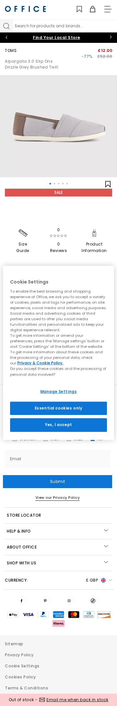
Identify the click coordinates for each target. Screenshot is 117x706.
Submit (57, 481)
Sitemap (14, 644)
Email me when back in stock (77, 699)
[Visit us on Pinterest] (46, 600)
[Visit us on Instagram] (70, 600)
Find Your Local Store (56, 37)
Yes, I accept (58, 424)
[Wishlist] (75, 9)
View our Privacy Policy (57, 497)
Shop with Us (21, 563)
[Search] (6, 26)
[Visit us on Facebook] (23, 600)
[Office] (26, 9)
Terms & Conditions (26, 688)
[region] (58, 353)
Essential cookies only (59, 407)
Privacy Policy (19, 655)
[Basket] (89, 9)
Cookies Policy (20, 677)
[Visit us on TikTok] (94, 600)
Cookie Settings (22, 666)
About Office (22, 547)
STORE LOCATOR (24, 515)
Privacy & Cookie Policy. (40, 363)
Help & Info (19, 531)
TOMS (11, 50)
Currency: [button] (51, 580)
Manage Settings (58, 391)
